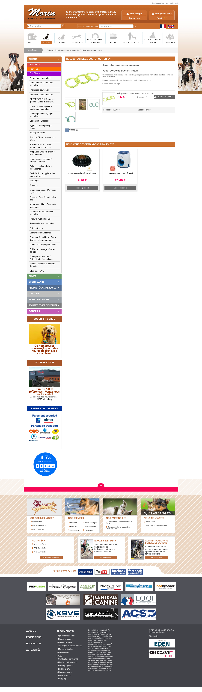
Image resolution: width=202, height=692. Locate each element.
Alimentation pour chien (40, 78)
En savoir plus (105, 558)
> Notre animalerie (65, 639)
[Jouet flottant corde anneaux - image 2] (70, 104)
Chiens (50, 50)
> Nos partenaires (64, 672)
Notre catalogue (91, 523)
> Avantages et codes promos (69, 645)
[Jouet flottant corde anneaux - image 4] (94, 104)
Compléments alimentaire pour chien (41, 84)
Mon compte (136, 14)
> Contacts (61, 678)
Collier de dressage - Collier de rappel (42, 250)
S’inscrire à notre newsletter (156, 525)
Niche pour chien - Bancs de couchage (43, 205)
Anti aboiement (36, 228)
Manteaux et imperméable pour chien (41, 213)
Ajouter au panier (165, 97)
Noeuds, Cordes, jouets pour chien (87, 50)
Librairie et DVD (37, 271)
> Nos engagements (65, 665)
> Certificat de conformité (67, 658)
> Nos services (63, 652)
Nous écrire (150, 522)
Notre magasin (38, 529)
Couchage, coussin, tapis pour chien (41, 115)
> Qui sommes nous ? (66, 635)
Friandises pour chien (39, 90)
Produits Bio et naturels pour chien (43, 138)
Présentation (37, 522)
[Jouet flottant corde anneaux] (82, 79)
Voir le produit (82, 188)
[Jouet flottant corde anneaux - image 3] (82, 104)
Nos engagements (39, 525)
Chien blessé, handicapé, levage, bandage (41, 160)
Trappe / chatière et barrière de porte (42, 265)
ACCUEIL (32, 42)
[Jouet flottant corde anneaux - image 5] (70, 117)
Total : (162, 18)
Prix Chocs (35, 73)
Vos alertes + (75, 530)
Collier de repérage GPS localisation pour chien (41, 107)
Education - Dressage (39, 121)
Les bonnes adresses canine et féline (119, 522)
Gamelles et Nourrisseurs (41, 95)
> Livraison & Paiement (67, 662)
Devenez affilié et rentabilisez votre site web (118, 528)
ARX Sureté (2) (40, 548)
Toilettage (34, 181)
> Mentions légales (65, 648)
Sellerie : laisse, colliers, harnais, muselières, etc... (41, 145)
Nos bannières (90, 526)
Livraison (73, 523)
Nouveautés (35, 69)
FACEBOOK (73, 130)
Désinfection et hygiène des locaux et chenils (42, 174)
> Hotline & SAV (63, 668)
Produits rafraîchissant (40, 219)
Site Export (89, 530)
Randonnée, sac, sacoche (41, 223)
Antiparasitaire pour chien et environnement (42, 153)
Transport (34, 185)
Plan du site (153, 636)
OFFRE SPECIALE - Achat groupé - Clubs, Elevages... (42, 100)
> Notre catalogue (64, 642)
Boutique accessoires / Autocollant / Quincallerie (41, 257)
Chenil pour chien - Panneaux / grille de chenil (43, 191)
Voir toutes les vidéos (51, 557)
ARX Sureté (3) (40, 544)
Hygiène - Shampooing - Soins (41, 127)
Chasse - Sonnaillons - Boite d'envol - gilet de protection (43, 238)
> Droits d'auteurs (64, 675)
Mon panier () (163, 14)
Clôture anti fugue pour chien (43, 245)
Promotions (35, 64)
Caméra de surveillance (40, 233)
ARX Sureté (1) (40, 552)
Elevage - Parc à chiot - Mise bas (43, 198)
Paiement (73, 526)
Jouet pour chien (62, 50)
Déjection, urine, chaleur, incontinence (41, 167)
